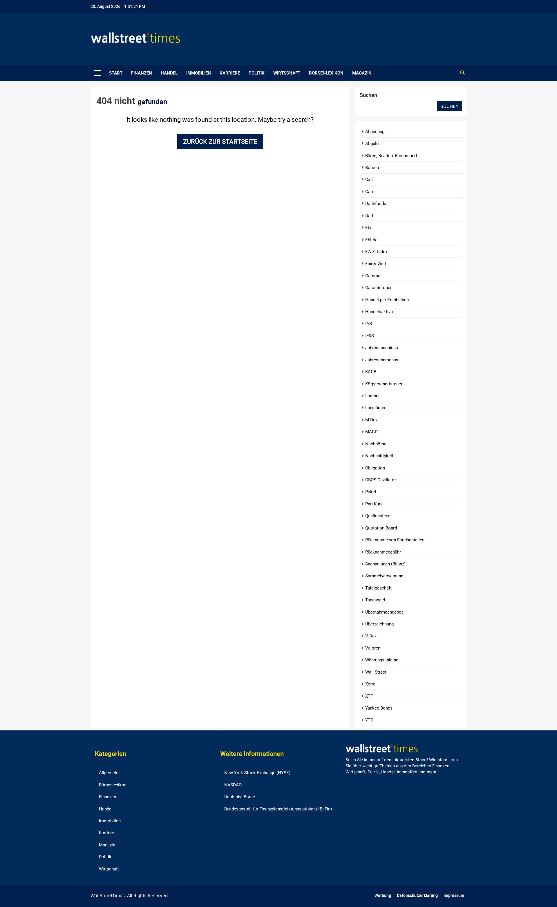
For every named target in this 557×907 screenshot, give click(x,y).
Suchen (368, 95)
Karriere (230, 73)
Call (369, 179)
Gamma (372, 275)
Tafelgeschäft (378, 588)
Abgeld (372, 143)
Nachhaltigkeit (379, 455)
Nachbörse (375, 444)
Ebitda (371, 239)
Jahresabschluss (381, 347)
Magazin (362, 73)
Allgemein (108, 772)
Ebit (369, 227)
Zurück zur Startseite (220, 141)
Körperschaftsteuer (383, 384)
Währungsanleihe (381, 660)
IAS (368, 323)
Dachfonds (375, 203)
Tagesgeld (375, 600)
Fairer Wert (375, 263)
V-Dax (371, 635)
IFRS (369, 335)
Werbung (383, 895)
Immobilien (198, 73)
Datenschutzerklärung (417, 895)
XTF (369, 696)
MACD (371, 431)
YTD (369, 720)
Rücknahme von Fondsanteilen (394, 540)
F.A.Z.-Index (376, 251)
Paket (370, 491)
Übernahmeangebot (384, 612)
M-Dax (371, 419)
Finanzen (141, 73)
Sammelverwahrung (384, 575)
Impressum (454, 895)
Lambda (373, 395)
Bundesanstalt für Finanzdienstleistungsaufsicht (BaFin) (278, 809)
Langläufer (375, 407)
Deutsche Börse (239, 796)
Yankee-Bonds (379, 708)
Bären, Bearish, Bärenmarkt (391, 155)
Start (115, 73)
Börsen (372, 167)
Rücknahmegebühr (383, 552)
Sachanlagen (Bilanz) (385, 564)
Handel (169, 73)
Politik (257, 73)
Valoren (372, 648)
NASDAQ (233, 785)
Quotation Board (381, 528)
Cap (369, 191)
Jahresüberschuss (383, 359)
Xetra (370, 684)
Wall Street (375, 672)
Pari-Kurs (374, 504)
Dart (369, 215)
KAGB (370, 371)
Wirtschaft (286, 73)
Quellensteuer (378, 515)
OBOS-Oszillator (380, 479)
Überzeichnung (379, 624)
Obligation (375, 468)
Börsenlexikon (326, 73)
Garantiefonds (379, 287)
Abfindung (374, 131)
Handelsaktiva (379, 311)
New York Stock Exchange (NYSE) (257, 772)
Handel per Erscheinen (387, 299)
